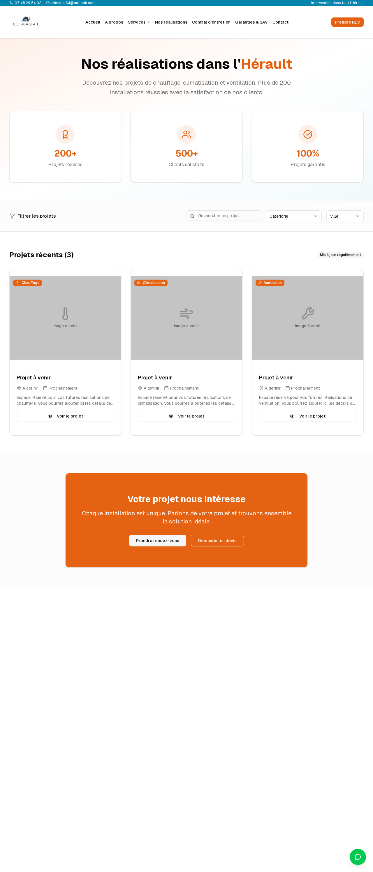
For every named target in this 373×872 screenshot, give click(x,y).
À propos (114, 22)
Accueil (92, 22)
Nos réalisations (171, 22)
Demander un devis (217, 540)
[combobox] (294, 216)
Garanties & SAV (251, 22)
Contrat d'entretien (211, 22)
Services (137, 22)
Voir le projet (70, 416)
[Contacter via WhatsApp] (358, 857)
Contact (280, 22)
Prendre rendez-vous (157, 540)
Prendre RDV (347, 22)
